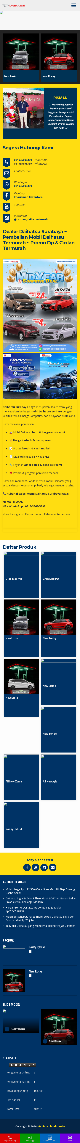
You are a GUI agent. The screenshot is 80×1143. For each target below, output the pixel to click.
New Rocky (48, 76)
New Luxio (10, 76)
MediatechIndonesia (51, 1126)
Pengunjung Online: (18, 1072)
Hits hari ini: (13, 1100)
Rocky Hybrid (37, 947)
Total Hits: (13, 1109)
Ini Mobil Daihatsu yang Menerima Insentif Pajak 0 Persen (40, 925)
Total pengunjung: (17, 1090)
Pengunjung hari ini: (18, 1081)
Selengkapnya (21, 553)
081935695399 (23, 160)
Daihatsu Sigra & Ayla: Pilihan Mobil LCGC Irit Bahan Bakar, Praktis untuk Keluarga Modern (41, 900)
